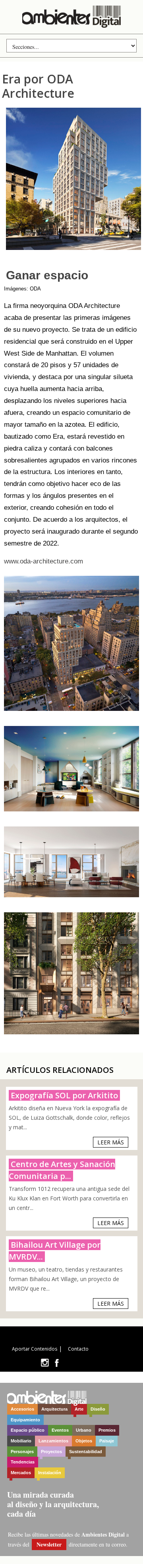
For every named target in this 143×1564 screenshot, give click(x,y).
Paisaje (106, 1440)
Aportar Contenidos (34, 1348)
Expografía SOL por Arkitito (64, 1095)
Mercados (21, 1472)
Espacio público (27, 1430)
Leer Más (110, 1142)
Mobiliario (21, 1440)
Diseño (98, 1409)
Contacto (78, 1348)
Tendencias (23, 1461)
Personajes (22, 1451)
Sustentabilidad (85, 1451)
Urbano (83, 1430)
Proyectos (51, 1451)
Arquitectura (54, 1409)
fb (57, 1363)
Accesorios (22, 1409)
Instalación (49, 1472)
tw (45, 1363)
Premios (107, 1430)
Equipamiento (25, 1419)
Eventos (60, 1430)
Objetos (83, 1440)
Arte (79, 1409)
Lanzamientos (53, 1440)
